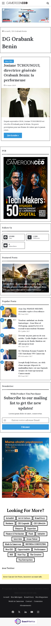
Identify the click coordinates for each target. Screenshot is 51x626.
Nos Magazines (41, 597)
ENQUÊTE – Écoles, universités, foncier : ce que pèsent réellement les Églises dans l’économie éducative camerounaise (24, 287)
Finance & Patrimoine (15, 534)
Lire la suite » (13, 135)
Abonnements (25, 605)
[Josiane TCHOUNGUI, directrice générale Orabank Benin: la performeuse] (25, 102)
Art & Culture (24, 518)
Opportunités (24, 549)
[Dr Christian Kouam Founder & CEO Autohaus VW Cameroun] (9, 354)
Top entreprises (25, 560)
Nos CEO (8, 61)
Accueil (7, 31)
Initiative (41, 534)
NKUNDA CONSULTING (36, 544)
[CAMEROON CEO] (17, 3)
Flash (31, 534)
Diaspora (19, 528)
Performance (40, 549)
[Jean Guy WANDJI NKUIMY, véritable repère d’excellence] (9, 312)
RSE (11, 555)
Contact (29, 601)
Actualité (10, 518)
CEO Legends (23, 523)
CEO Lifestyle (40, 523)
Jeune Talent (32, 539)
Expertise (31, 528)
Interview (18, 539)
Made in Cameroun (13, 544)
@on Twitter (8, 568)
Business (9, 523)
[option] (25, 278)
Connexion (38, 601)
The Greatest (35, 555)
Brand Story (40, 518)
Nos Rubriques (16, 597)
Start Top (22, 555)
